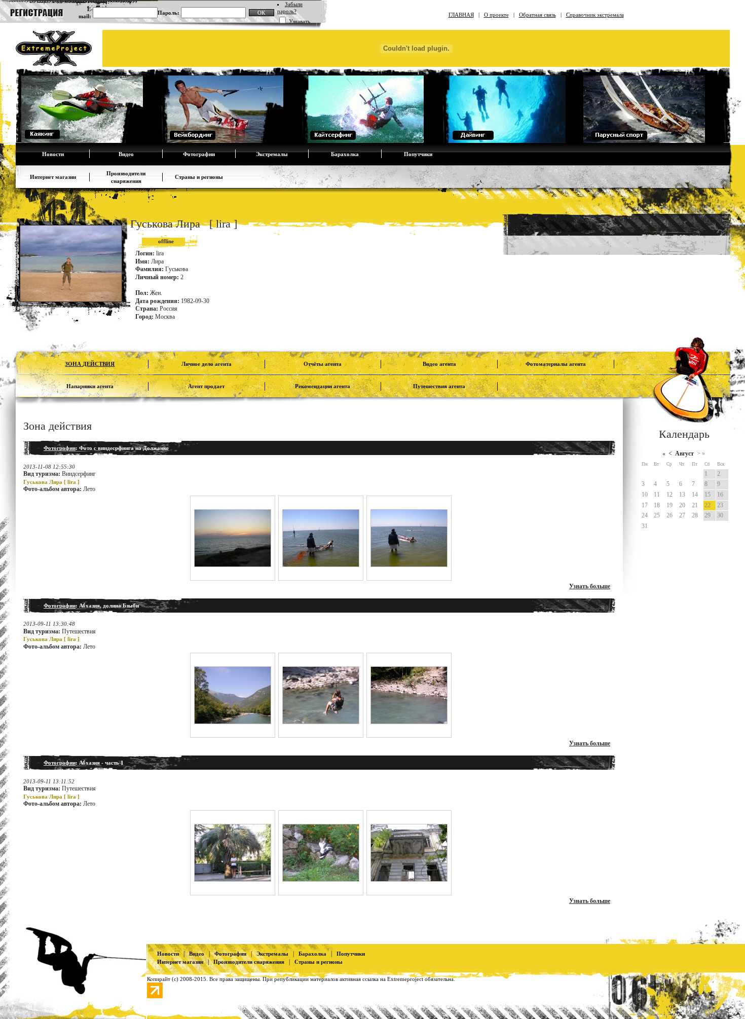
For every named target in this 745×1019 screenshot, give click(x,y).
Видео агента (439, 364)
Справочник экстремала (595, 15)
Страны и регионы (199, 177)
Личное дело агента (206, 364)
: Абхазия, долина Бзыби (91, 605)
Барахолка (345, 154)
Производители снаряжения (248, 962)
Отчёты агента (323, 364)
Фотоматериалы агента (556, 364)
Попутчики (418, 154)
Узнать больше (589, 586)
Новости (53, 154)
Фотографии (199, 154)
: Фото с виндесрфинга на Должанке (106, 448)
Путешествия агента (439, 386)
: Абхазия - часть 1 (84, 763)
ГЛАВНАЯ (461, 15)
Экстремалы (272, 154)
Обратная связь (537, 15)
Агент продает (206, 386)
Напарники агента (90, 386)
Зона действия (90, 364)
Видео (126, 154)
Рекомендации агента (322, 386)
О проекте (496, 15)
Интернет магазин (53, 177)
